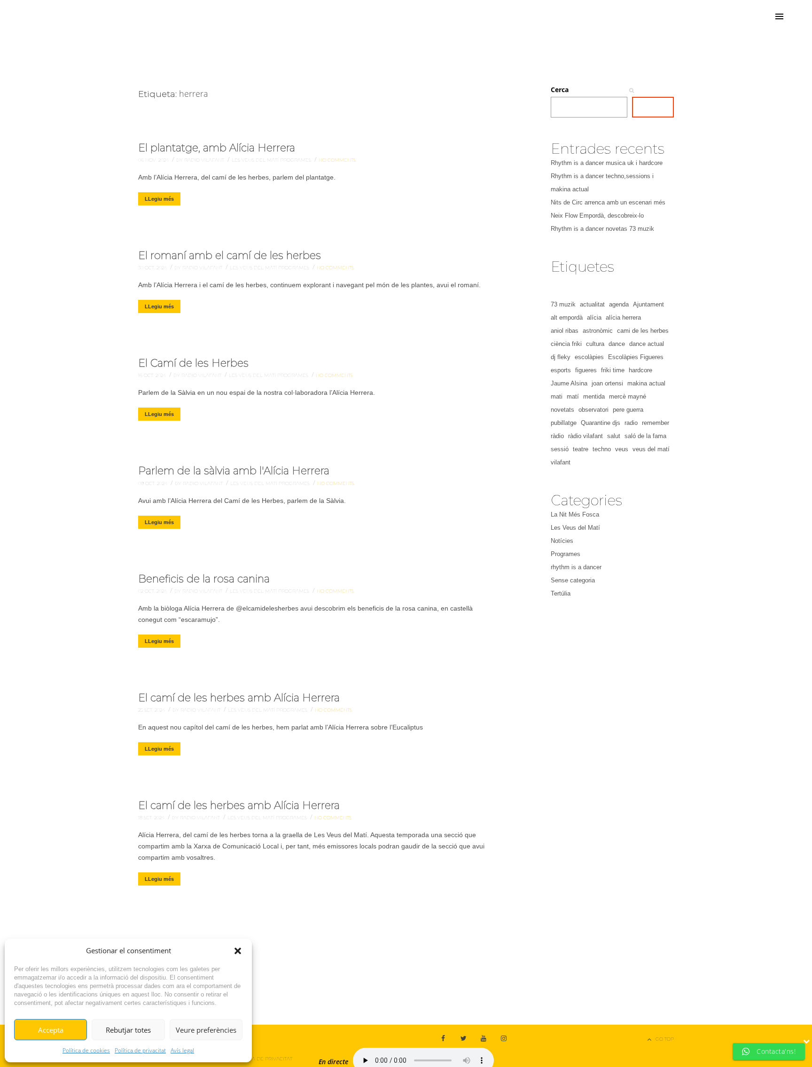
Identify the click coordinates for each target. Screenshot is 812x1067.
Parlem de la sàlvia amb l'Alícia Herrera (233, 470)
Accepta (50, 1030)
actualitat (592, 304)
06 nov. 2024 (154, 160)
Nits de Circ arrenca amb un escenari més (608, 202)
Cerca (560, 89)
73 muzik (563, 304)
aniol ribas (564, 330)
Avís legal (182, 1050)
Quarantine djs (600, 422)
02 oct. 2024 (153, 591)
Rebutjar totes (128, 1030)
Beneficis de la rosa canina (204, 579)
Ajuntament (648, 304)
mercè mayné (627, 396)
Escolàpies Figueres (636, 357)
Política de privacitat (140, 1050)
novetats (562, 409)
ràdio (557, 435)
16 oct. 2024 (152, 375)
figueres (586, 370)
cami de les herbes (643, 330)
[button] (237, 951)
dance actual (646, 343)
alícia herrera (623, 317)
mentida (594, 396)
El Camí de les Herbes (193, 363)
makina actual (646, 383)
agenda (619, 304)
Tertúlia (560, 593)
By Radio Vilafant (201, 160)
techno (602, 449)
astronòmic (598, 330)
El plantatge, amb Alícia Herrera (216, 147)
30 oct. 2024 (153, 268)
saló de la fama (645, 435)
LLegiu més (159, 199)
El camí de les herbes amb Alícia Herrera (239, 697)
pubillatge (564, 422)
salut (613, 435)
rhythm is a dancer (576, 567)
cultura (595, 343)
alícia (594, 317)
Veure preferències (206, 1030)
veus (621, 449)
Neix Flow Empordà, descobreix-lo (597, 215)
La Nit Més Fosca (575, 514)
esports (561, 370)
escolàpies (589, 357)
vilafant (560, 462)
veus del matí (651, 449)
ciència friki (566, 343)
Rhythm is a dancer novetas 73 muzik (602, 228)
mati (556, 396)
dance (617, 343)
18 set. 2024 (152, 818)
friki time (613, 370)
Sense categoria (573, 580)
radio (631, 422)
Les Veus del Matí (256, 160)
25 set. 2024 (152, 710)
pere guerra (628, 409)
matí (573, 396)
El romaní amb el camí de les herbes (229, 255)
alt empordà (567, 317)
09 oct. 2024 (153, 483)
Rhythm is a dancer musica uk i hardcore (607, 162)
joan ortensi (607, 383)
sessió (560, 449)
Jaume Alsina (569, 383)
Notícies (562, 540)
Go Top (665, 1039)
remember (655, 422)
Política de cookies (86, 1050)
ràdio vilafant (585, 435)
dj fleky (560, 357)
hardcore (640, 370)
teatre (580, 449)
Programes (296, 160)
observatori (593, 409)
